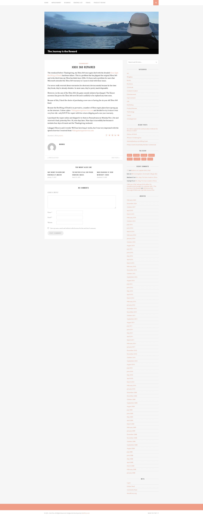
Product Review (99, 2)
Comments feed (132, 490)
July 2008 (129, 452)
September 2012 (132, 277)
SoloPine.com (86, 513)
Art (128, 73)
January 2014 (131, 238)
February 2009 (131, 427)
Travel (88, 2)
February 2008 (131, 469)
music (130, 159)
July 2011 (129, 326)
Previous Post (53, 157)
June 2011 (130, 329)
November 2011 (132, 312)
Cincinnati (130, 87)
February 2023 (131, 200)
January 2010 (131, 389)
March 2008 (130, 466)
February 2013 (131, 266)
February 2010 (131, 385)
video (150, 159)
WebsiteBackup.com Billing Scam (137, 141)
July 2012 (129, 284)
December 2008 (132, 434)
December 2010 (132, 350)
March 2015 (130, 214)
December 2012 (132, 270)
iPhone (136, 155)
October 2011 (131, 315)
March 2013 (130, 263)
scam (144, 159)
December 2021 (132, 203)
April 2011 (130, 336)
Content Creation (132, 91)
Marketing (130, 105)
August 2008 (131, 448)
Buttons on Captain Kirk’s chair (141, 170)
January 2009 (131, 431)
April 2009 (130, 420)
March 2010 (130, 382)
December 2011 (132, 308)
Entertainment (131, 94)
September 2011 (132, 319)
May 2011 (130, 333)
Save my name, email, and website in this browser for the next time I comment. (73, 228)
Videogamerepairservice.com (82, 110)
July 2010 (129, 368)
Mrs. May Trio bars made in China (146, 177)
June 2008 (130, 455)
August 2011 (131, 322)
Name (50, 212)
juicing (143, 155)
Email (50, 217)
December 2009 (132, 392)
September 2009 (132, 403)
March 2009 (130, 424)
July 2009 (129, 410)
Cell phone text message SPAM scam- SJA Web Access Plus (140, 189)
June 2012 (130, 287)
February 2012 (131, 301)
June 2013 (130, 252)
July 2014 (129, 224)
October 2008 (131, 441)
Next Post (115, 157)
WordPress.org (131, 493)
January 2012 (131, 305)
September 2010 (132, 361)
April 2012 (130, 294)
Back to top (152, 513)
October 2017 (131, 207)
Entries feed (131, 486)
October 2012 (131, 273)
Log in (129, 483)
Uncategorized (131, 119)
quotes (137, 159)
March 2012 (130, 298)
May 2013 (130, 256)
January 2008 (131, 473)
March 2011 (130, 340)
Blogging (129, 77)
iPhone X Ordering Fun (134, 138)
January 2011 (131, 347)
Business (67, 2)
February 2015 (131, 217)
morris (61, 136)
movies (151, 155)
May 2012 (130, 291)
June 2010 (130, 371)
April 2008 (130, 462)
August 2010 (131, 364)
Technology (83, 63)
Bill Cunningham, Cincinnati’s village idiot (144, 174)
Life (128, 101)
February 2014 (131, 235)
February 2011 (131, 343)
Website (50, 223)
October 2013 (131, 242)
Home (46, 2)
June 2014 (130, 228)
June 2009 (130, 413)
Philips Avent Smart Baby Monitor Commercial (141, 145)
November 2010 (132, 354)
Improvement (56, 2)
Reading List (78, 2)
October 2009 (131, 399)
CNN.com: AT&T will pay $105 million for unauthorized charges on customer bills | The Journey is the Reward (141, 186)
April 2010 (130, 378)
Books (129, 80)
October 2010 (131, 357)
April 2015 (130, 210)
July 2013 (129, 249)
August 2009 (131, 406)
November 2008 (132, 438)
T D (128, 170)
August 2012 (131, 280)
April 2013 (130, 259)
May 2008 (130, 459)
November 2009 (132, 396)
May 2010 (130, 375)
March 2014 (130, 231)
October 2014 (131, 221)
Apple (129, 155)
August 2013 (131, 245)
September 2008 (132, 445)
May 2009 (130, 417)
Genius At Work (132, 134)
